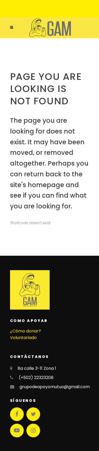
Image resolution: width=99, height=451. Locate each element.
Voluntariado (23, 338)
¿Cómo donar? (25, 331)
